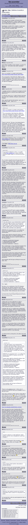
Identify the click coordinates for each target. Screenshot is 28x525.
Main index (3, 520)
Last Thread (18, 507)
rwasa (18, 523)
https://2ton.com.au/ (12, 143)
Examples (18, 520)
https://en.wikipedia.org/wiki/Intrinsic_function (12, 407)
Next (9, 14)
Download (8, 520)
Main (9, 10)
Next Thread (23, 507)
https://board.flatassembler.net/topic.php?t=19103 (12, 74)
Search (13, 5)
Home (10, 5)
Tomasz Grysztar (13, 522)
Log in (21, 6)
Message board (24, 520)
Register (17, 5)
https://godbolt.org (6, 139)
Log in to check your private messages (12, 6)
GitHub (21, 522)
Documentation (13, 520)
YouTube (24, 522)
